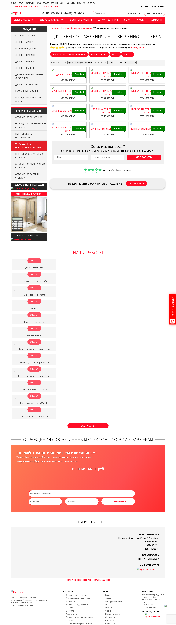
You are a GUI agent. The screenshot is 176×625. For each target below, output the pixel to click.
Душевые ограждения (23, 20)
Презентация (98, 54)
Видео (127, 54)
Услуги (21, 3)
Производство (112, 614)
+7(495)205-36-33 (52, 13)
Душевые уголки (24, 61)
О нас (13, 3)
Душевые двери (24, 42)
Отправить (144, 157)
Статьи (69, 620)
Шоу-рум (81, 3)
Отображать (101, 62)
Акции (62, 3)
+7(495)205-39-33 (73, 13)
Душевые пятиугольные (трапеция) (29, 76)
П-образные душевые (27, 48)
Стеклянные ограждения (81, 20)
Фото (115, 54)
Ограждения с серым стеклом (27, 176)
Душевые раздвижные (28, 84)
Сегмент (119, 62)
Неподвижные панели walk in (28, 99)
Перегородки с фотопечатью (23, 135)
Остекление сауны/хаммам (51, 20)
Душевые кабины (25, 68)
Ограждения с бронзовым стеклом (30, 166)
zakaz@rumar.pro (132, 13)
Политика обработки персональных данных (88, 579)
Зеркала (140, 20)
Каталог (65, 27)
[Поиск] (112, 13)
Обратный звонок (154, 13)
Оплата (46, 3)
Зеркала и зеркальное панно (80, 617)
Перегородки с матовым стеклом (29, 156)
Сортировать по (59, 62)
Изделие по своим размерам (69, 54)
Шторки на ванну (25, 35)
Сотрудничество (33, 3)
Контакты (91, 3)
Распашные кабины (26, 91)
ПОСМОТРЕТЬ (136, 183)
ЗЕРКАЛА (70, 601)
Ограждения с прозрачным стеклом (30, 125)
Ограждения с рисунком (29, 117)
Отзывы (54, 3)
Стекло (127, 20)
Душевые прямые (25, 55)
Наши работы (156, 20)
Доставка (71, 3)
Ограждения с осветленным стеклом (28, 145)
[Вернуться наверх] (169, 610)
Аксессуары (71, 614)
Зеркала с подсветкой (108, 20)
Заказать (34, 260)
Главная (55, 27)
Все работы (88, 425)
